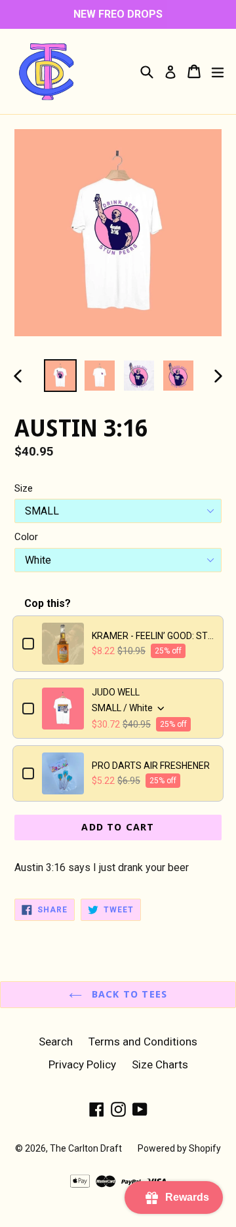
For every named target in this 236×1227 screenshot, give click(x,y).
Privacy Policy (82, 1064)
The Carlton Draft (86, 1148)
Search (56, 1041)
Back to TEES (128, 994)
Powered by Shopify (179, 1148)
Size (23, 488)
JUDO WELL (116, 692)
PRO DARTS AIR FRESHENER (151, 765)
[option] (60, 375)
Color (26, 537)
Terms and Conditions (142, 1041)
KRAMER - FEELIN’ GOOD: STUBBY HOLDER (153, 636)
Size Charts (160, 1064)
